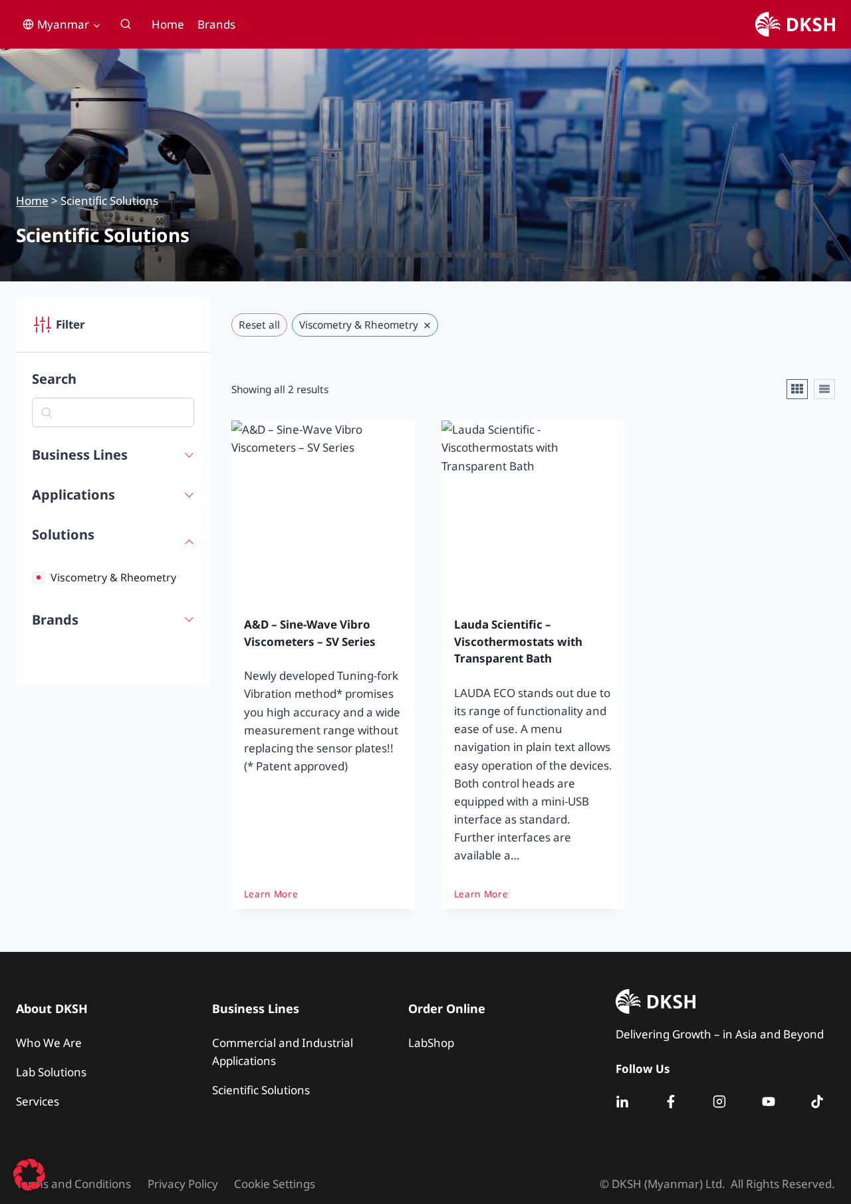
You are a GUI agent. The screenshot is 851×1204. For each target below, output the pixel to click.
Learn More (271, 893)
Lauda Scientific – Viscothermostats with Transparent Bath (518, 641)
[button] (29, 1174)
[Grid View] (797, 389)
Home (168, 24)
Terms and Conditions (73, 1183)
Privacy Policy (183, 1183)
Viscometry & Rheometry (113, 577)
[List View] (824, 389)
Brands (216, 24)
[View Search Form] (126, 25)
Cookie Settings (274, 1183)
